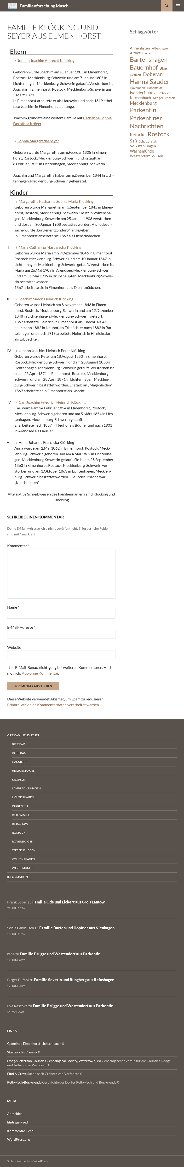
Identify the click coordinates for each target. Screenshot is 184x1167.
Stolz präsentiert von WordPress (27, 1161)
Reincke (138, 134)
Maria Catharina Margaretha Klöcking (50, 247)
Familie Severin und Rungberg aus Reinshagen (74, 979)
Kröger (158, 98)
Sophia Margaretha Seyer (38, 140)
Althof (135, 53)
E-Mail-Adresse (21, 627)
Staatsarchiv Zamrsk (22, 1052)
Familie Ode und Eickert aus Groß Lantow (68, 902)
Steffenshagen (23, 850)
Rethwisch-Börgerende (24, 1082)
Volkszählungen (143, 146)
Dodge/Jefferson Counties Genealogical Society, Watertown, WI (54, 1061)
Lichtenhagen (23, 797)
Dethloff (135, 75)
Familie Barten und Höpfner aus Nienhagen (77, 927)
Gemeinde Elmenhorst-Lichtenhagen (34, 1043)
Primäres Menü (178, 5)
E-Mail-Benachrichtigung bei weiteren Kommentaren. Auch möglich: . (59, 670)
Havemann (137, 88)
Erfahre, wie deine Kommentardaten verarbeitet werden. (53, 704)
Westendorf (140, 156)
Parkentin (143, 110)
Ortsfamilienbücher (23, 735)
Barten (147, 53)
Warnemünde (142, 151)
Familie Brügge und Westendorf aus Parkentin (60, 954)
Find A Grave (17, 1074)
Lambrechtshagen (26, 788)
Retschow (20, 824)
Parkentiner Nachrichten (146, 122)
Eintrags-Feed (17, 1122)
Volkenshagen (23, 859)
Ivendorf (137, 92)
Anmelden (15, 1114)
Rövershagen (22, 841)
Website (14, 647)
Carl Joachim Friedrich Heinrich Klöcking (52, 402)
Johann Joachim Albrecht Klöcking (45, 60)
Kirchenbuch (140, 97)
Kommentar (18, 545)
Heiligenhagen (23, 770)
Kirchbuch (163, 93)
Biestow (18, 744)
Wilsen (157, 156)
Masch (170, 98)
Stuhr (154, 141)
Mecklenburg (143, 103)
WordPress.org (18, 1139)
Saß (133, 140)
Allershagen (161, 48)
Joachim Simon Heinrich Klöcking (46, 299)
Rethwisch (20, 815)
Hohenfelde (155, 88)
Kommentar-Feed (20, 1131)
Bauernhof (144, 67)
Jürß (151, 93)
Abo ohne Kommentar (40, 673)
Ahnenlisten (140, 48)
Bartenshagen (148, 59)
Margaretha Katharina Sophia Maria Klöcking (56, 201)
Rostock (159, 134)
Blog (163, 68)
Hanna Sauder (150, 81)
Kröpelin (19, 779)
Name (13, 607)
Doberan (153, 74)
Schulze (144, 141)
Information (17, 877)
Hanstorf (19, 762)
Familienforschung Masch (44, 5)
